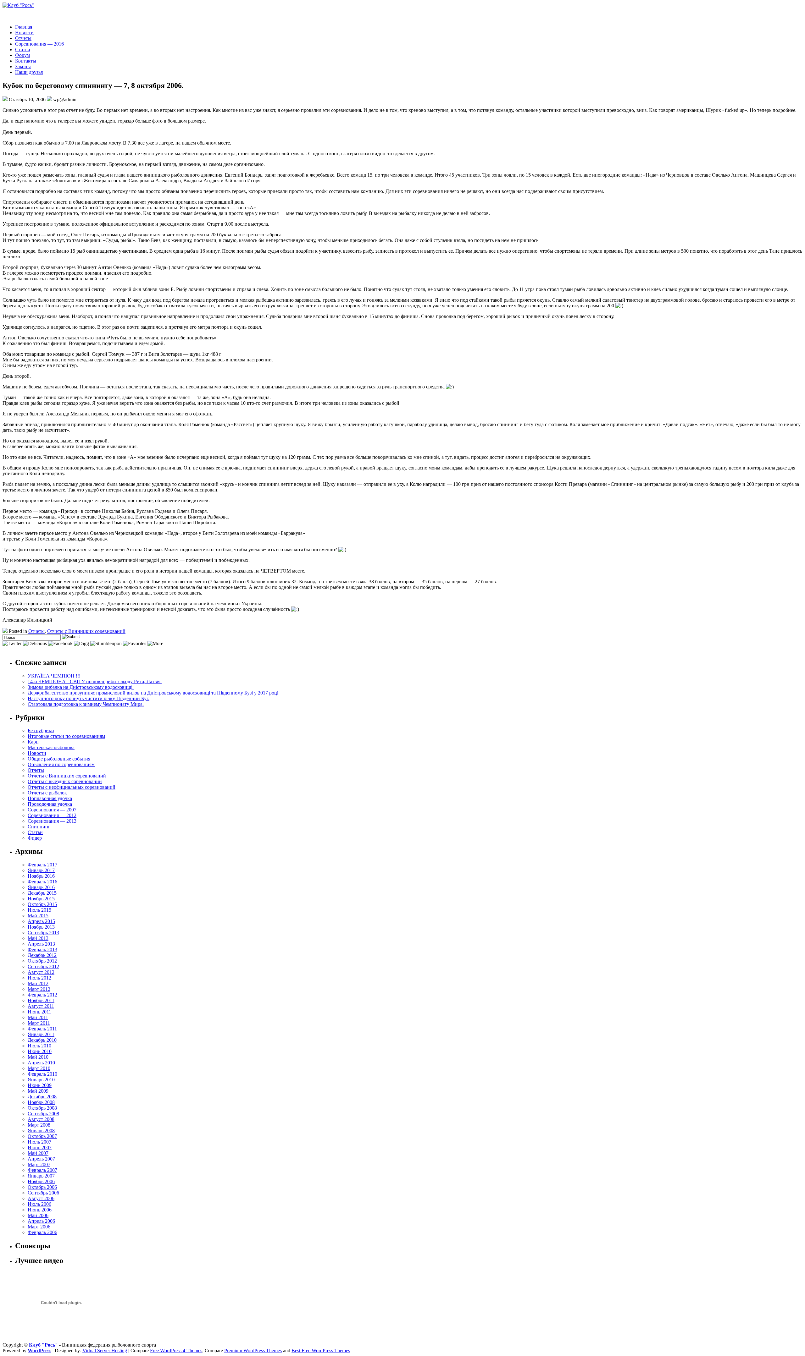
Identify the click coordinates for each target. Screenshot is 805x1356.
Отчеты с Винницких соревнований (86, 631)
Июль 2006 (39, 1204)
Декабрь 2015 (42, 893)
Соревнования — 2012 (52, 815)
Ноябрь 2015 (41, 898)
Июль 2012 (39, 977)
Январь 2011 (41, 1034)
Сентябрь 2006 (43, 1192)
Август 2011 (41, 1006)
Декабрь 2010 (42, 1040)
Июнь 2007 (40, 1147)
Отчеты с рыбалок (47, 792)
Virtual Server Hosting (104, 1350)
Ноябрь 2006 (41, 1181)
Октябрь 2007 (42, 1136)
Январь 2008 (41, 1130)
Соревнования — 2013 (52, 821)
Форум (22, 55)
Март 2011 (39, 1023)
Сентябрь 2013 (43, 932)
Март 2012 (39, 989)
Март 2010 (39, 1068)
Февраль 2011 (42, 1028)
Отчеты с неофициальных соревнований (71, 787)
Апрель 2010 (41, 1062)
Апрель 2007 (41, 1158)
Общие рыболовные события (59, 758)
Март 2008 (39, 1125)
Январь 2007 (41, 1175)
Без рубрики (41, 730)
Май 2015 (38, 915)
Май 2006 (38, 1215)
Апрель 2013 (41, 944)
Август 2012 (41, 972)
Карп (33, 741)
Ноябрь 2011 (41, 1000)
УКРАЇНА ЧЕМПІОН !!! (54, 675)
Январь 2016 (41, 887)
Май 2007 (38, 1153)
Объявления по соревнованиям (61, 764)
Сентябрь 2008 (43, 1113)
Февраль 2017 (42, 864)
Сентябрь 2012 (43, 966)
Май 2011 (38, 1017)
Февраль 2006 (42, 1232)
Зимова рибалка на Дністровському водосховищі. (81, 687)
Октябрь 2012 (42, 960)
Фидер (35, 838)
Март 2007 (39, 1164)
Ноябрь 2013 (41, 927)
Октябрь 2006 (42, 1187)
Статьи (22, 49)
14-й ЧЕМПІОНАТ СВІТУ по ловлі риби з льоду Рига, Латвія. (95, 681)
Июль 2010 (39, 1045)
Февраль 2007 (42, 1170)
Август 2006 (41, 1198)
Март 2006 (39, 1226)
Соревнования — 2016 (39, 44)
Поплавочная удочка (50, 798)
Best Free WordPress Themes (320, 1350)
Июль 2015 (39, 910)
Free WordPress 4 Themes (176, 1350)
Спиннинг (39, 826)
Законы (23, 66)
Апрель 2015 (41, 921)
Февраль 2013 (42, 949)
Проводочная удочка (50, 804)
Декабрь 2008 (42, 1096)
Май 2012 (38, 983)
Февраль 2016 (42, 881)
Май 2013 (38, 938)
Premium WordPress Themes (253, 1350)
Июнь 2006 (40, 1209)
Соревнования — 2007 (52, 809)
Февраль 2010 (42, 1074)
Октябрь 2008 (42, 1108)
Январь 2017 (41, 870)
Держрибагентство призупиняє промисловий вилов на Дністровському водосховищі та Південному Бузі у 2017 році (153, 692)
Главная (23, 27)
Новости (24, 32)
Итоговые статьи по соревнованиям (66, 736)
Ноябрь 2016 (41, 876)
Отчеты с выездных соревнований (65, 781)
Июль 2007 (39, 1142)
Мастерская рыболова (51, 747)
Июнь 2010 (40, 1051)
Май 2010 (38, 1057)
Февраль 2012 (42, 994)
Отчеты (23, 38)
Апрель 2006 (41, 1221)
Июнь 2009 (40, 1085)
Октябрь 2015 (42, 904)
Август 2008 (41, 1119)
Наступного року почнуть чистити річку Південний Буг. (88, 698)
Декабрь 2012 (42, 955)
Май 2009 (38, 1091)
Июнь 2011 (39, 1011)
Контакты (25, 60)
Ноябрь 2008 (41, 1102)
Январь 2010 (41, 1079)
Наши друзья (29, 72)
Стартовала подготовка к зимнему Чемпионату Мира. (86, 704)
